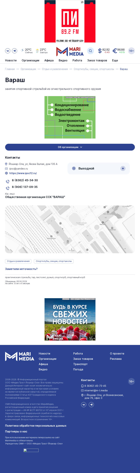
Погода (78, 369)
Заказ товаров (83, 358)
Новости (11, 60)
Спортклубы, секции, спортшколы (54, 261)
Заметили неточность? (21, 269)
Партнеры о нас (16, 431)
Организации (47, 358)
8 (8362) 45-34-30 (25, 180)
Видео (63, 60)
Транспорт (80, 364)
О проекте (117, 353)
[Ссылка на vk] (7, 50)
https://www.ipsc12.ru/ (23, 173)
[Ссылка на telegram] (14, 50)
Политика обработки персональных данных (35, 425)
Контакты (88, 380)
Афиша (43, 364)
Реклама (116, 358)
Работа (77, 60)
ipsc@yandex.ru (18, 168)
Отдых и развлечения (18, 261)
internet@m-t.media (96, 390)
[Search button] (90, 50)
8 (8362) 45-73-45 (95, 385)
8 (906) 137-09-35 (25, 187)
